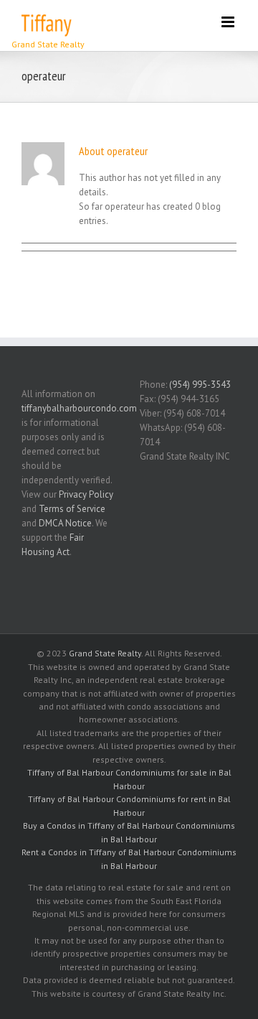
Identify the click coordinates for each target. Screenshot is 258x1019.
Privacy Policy (86, 494)
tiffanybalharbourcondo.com (79, 408)
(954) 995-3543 (200, 384)
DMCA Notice (65, 523)
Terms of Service (72, 509)
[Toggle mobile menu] (228, 21)
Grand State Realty (105, 653)
